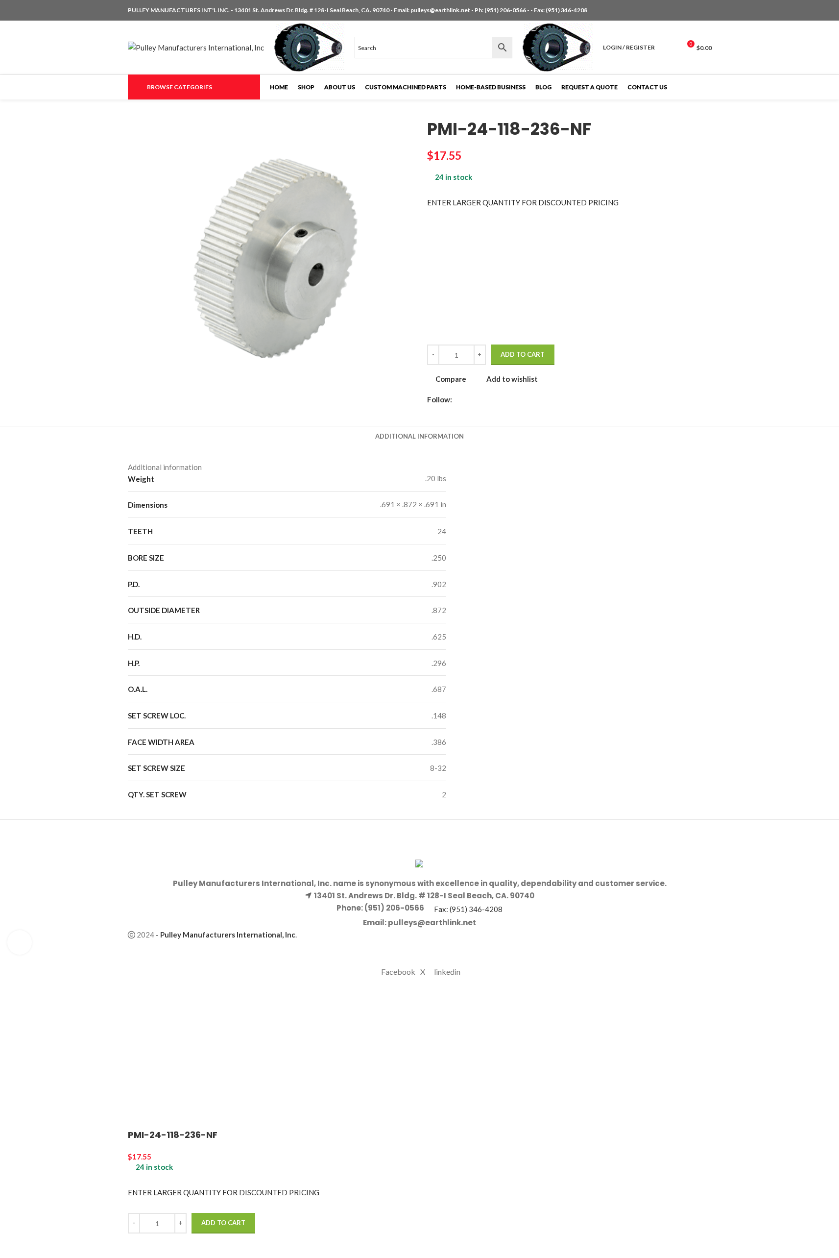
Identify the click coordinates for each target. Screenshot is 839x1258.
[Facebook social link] (682, 10)
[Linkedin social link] (706, 10)
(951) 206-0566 (505, 10)
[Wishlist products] (668, 47)
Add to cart (523, 354)
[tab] (419, 436)
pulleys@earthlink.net (440, 10)
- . (226, 934)
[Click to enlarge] (19, 942)
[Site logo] (196, 46)
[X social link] (694, 10)
